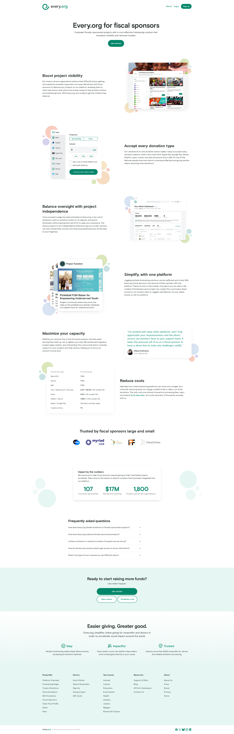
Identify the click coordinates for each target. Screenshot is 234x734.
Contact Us (139, 692)
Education (107, 688)
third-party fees (138, 395)
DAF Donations (49, 696)
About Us (168, 680)
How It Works (78, 680)
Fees (44, 711)
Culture (106, 684)
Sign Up (76, 688)
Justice (106, 704)
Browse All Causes (111, 711)
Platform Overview (50, 680)
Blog (136, 684)
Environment (109, 692)
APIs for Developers (143, 688)
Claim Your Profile (50, 704)
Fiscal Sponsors (49, 700)
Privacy (167, 692)
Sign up (186, 6)
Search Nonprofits (81, 684)
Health (106, 696)
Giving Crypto (79, 692)
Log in (176, 6)
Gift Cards (77, 696)
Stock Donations (49, 692)
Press (166, 684)
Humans (106, 700)
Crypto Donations (50, 688)
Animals (106, 680)
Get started (116, 43)
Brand (166, 688)
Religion (106, 707)
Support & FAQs (141, 680)
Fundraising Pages (50, 684)
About (169, 6)
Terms (166, 696)
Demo (45, 707)
